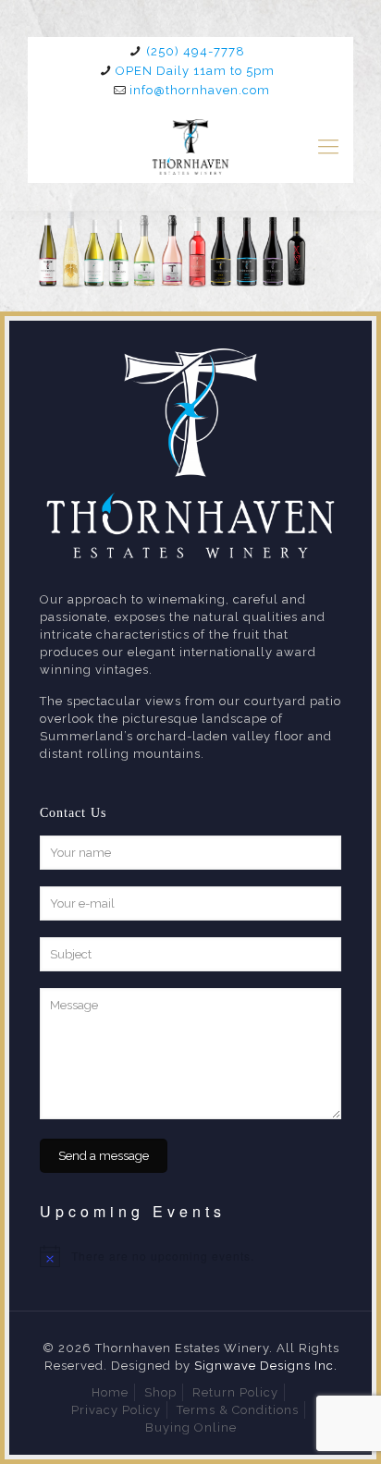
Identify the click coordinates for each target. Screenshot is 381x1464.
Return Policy (235, 1392)
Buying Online (191, 1427)
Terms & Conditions (238, 1410)
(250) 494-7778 (195, 51)
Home (110, 1392)
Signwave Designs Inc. (266, 1365)
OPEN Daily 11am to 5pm (195, 71)
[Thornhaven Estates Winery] (190, 146)
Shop (160, 1392)
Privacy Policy (116, 1410)
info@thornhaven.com (199, 90)
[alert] (190, 1256)
